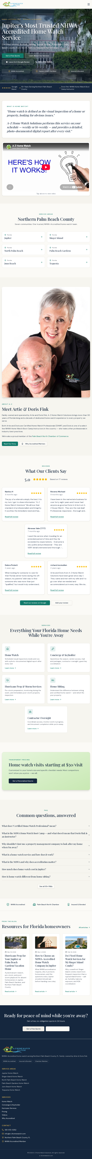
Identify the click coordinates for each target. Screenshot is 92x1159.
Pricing (4, 1111)
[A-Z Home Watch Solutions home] (12, 4)
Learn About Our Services (39, 56)
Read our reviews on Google (35, 603)
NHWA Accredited (18, 904)
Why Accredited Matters (35, 444)
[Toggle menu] (88, 4)
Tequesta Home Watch (11, 1090)
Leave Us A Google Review (19, 62)
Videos (4, 1115)
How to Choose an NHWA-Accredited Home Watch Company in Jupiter (45, 960)
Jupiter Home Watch (10, 1073)
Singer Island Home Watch (12, 1076)
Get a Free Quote (13, 56)
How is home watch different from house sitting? (26, 876)
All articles (83, 927)
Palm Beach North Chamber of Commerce (50, 436)
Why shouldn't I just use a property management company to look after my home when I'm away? (42, 846)
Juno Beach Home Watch (12, 1086)
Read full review (11, 517)
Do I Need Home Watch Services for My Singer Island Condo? (75, 960)
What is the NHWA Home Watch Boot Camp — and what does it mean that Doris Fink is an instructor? (44, 835)
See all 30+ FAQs (46, 886)
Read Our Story (10, 444)
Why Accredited (8, 1118)
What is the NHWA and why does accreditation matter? (29, 862)
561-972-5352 (45, 62)
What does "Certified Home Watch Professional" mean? (29, 826)
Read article (9, 991)
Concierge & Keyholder (11, 1105)
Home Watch (7, 1101)
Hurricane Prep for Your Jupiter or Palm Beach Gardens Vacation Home (15, 962)
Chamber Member (41, 1061)
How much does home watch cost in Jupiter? (24, 869)
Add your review (61, 603)
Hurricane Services (9, 1108)
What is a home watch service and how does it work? (28, 854)
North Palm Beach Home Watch (14, 1080)
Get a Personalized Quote (23, 781)
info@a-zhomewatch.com (15, 1134)
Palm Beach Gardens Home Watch (15, 1083)
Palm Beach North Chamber (48, 904)
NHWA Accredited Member (15, 1141)
